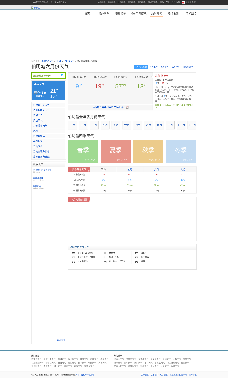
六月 (127, 125)
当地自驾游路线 (41, 156)
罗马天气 (144, 366)
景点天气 (38, 115)
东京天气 (187, 359)
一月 (72, 125)
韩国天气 (92, 363)
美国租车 (102, 2)
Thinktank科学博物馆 (42, 171)
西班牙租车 (153, 2)
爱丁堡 (81, 253)
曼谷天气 (167, 359)
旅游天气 (156, 13)
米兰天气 (155, 366)
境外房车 (103, 13)
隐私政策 (174, 375)
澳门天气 (138, 363)
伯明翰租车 (39, 136)
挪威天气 (84, 359)
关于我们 (145, 375)
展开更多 (61, 340)
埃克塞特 (89, 253)
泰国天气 (72, 363)
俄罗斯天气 (73, 359)
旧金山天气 (119, 359)
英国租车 (142, 2)
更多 (162, 2)
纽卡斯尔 (113, 261)
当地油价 (38, 146)
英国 (59, 61)
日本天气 (82, 363)
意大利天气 (36, 366)
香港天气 (175, 366)
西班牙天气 (36, 359)
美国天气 (62, 359)
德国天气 (78, 366)
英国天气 (102, 363)
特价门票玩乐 (139, 13)
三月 (94, 125)
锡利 (143, 261)
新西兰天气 (51, 363)
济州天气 (118, 363)
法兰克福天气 (173, 363)
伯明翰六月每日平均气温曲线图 (108, 107)
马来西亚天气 (37, 363)
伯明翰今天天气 (41, 105)
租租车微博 (191, 2)
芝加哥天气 (131, 359)
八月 (148, 125)
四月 (105, 125)
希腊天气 (48, 366)
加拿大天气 (89, 366)
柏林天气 (149, 363)
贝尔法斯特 (83, 257)
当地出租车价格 (41, 151)
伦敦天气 (165, 366)
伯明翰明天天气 (41, 110)
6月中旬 (164, 67)
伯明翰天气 (69, 61)
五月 (116, 125)
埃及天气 (104, 359)
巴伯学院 (38, 187)
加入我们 (164, 375)
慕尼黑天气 (160, 363)
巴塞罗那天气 (120, 366)
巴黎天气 (185, 363)
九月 (159, 125)
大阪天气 (177, 359)
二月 (83, 125)
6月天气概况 (141, 67)
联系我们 (155, 375)
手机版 (190, 13)
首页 (87, 13)
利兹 (111, 257)
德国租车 (132, 2)
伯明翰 (92, 257)
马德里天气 (133, 366)
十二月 (192, 125)
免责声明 (183, 375)
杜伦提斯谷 (83, 261)
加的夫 (112, 253)
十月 (170, 125)
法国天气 (68, 366)
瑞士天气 (58, 366)
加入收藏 (176, 2)
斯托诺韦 (145, 257)
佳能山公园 (38, 179)
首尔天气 (128, 363)
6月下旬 (175, 67)
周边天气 (38, 120)
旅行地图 (173, 13)
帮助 (168, 2)
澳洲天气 (62, 363)
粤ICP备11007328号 (85, 375)
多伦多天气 (156, 359)
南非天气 (94, 359)
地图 (35, 130)
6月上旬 (154, 67)
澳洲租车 (112, 2)
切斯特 (144, 253)
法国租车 (122, 2)
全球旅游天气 (47, 61)
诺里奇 (122, 261)
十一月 (181, 125)
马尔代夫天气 (50, 359)
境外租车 (120, 13)
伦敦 (117, 257)
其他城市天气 (40, 125)
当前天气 (39, 84)
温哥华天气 (143, 359)
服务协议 (193, 375)
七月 (137, 125)
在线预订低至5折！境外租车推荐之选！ (50, 2)
